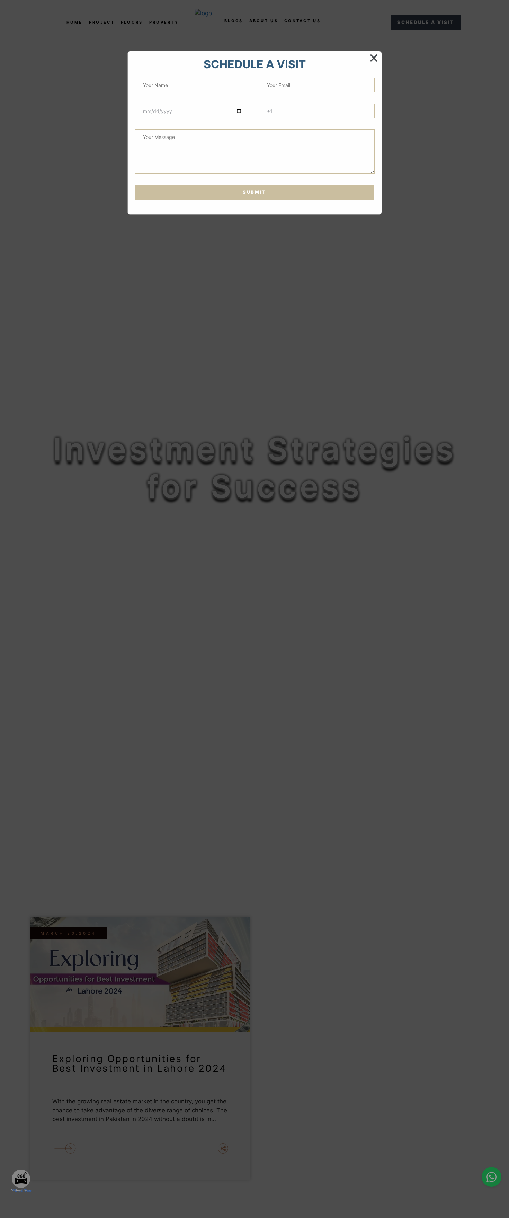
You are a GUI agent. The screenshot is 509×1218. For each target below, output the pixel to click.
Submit (254, 192)
